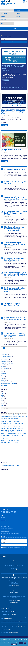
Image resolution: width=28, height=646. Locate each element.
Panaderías (3, 438)
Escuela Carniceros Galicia (7, 423)
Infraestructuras (4, 430)
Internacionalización (5, 432)
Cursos (24, 420)
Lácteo (19, 433)
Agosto (2, 393)
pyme (17, 440)
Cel (1, 10)
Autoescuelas (4, 416)
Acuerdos (3, 414)
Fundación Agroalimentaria (7, 426)
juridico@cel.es (13, 611)
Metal (22, 435)
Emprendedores (4, 368)
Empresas (3, 16)
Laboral (2, 378)
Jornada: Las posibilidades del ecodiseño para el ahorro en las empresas (15, 319)
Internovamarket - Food (16, 432)
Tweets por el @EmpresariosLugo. (10, 465)
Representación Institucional (7, 528)
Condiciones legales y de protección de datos (10, 533)
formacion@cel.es (15, 585)
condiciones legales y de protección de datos (16, 547)
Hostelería (15, 428)
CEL (8, 3)
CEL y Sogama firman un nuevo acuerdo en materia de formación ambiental (15, 228)
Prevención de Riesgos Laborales (8, 383)
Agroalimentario (16, 414)
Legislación (3, 380)
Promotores (12, 440)
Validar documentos (5, 531)
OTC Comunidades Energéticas (19, 437)
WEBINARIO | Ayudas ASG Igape (13, 67)
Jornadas (6, 87)
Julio (2, 395)
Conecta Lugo (21, 87)
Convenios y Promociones (7, 363)
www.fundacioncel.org (14, 602)
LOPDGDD (3, 20)
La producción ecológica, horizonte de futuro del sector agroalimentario (14, 244)
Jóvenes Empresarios (11, 433)
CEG (2, 418)
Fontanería (7, 425)
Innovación (11, 430)
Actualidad (17, 10)
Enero (2, 405)
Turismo (16, 442)
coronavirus (18, 420)
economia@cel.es (18, 621)
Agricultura (9, 414)
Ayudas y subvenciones (12, 83)
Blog (2, 23)
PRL (7, 440)
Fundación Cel (17, 426)
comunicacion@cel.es (13, 632)
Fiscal (2, 371)
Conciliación (16, 418)
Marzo (2, 402)
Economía (3, 364)
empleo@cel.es (9, 629)
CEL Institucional (4, 359)
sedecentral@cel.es (15, 569)
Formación (17, 13)
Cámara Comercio (12, 416)
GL (26, 1)
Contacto (17, 20)
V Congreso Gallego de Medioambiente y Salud (12, 304)
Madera (24, 433)
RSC (2, 442)
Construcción (11, 420)
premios (3, 440)
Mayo (2, 398)
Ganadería (3, 428)
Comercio (9, 418)
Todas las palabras (7, 36)
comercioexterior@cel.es (16, 624)
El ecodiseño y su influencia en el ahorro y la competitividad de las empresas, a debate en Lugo (15, 273)
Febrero (3, 403)
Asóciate (2, 524)
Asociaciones (18, 16)
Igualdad (3, 375)
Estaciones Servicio (18, 423)
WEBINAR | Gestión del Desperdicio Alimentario (12, 150)
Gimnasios (9, 428)
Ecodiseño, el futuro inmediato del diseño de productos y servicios (15, 289)
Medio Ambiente (13, 87)
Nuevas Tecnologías (5, 382)
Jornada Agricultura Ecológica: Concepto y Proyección (15, 259)
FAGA (2, 425)
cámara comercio (22, 416)
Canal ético (3, 529)
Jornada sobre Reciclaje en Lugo (15, 169)
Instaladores (19, 430)
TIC (5, 442)
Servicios (3, 523)
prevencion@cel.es (8, 618)
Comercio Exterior (5, 361)
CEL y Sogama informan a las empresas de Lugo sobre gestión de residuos (15, 334)
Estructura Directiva (5, 526)
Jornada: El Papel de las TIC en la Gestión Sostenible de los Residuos (15, 212)
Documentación (4, 13)
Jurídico (2, 376)
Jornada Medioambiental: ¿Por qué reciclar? (15, 182)
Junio (2, 396)
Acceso (14, 28)
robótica (22, 440)
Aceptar (21, 642)
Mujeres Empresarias (5, 437)
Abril (2, 400)
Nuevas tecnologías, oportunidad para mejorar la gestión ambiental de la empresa (15, 197)
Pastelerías (9, 438)
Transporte (9, 442)
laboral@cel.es (13, 614)
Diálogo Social (4, 421)
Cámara (2, 358)
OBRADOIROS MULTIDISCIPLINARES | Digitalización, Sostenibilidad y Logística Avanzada (13, 111)
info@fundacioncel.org (15, 600)
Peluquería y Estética (18, 438)
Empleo (2, 366)
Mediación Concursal (5, 435)
